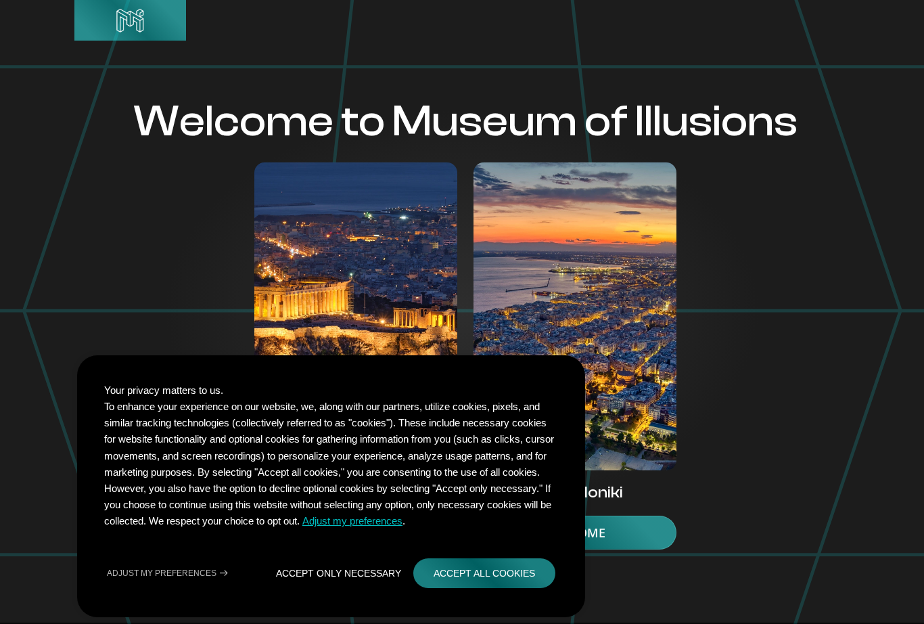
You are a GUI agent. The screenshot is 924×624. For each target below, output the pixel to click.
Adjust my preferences (352, 521)
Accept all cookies (484, 573)
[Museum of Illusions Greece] (130, 20)
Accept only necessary (338, 573)
